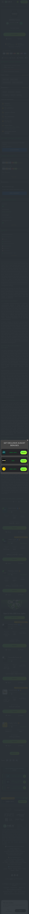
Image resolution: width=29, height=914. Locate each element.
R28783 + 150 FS (13, 452)
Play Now (24, 452)
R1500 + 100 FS (13, 469)
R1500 (13, 460)
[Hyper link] (4, 462)
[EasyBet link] (4, 470)
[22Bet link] (4, 453)
